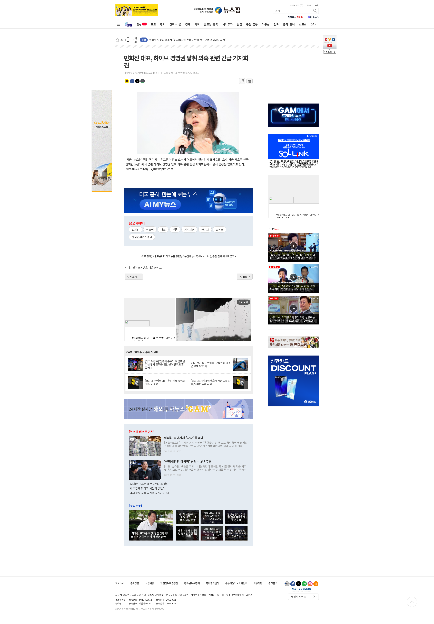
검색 (315, 10)
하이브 (205, 229)
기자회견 (189, 229)
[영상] (293, 247)
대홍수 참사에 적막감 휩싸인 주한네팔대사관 (187, 533)
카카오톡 (127, 81)
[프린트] (249, 81)
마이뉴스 (313, 17)
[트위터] (298, 583)
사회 (197, 24)
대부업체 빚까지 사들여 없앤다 (147, 488)
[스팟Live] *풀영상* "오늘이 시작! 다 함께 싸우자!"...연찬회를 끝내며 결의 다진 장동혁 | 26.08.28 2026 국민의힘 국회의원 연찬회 (293, 287)
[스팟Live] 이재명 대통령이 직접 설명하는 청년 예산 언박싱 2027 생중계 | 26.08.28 (292, 319)
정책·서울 (175, 24)
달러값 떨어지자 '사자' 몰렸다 (183, 438)
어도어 (150, 229)
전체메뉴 (118, 24)
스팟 (274, 229)
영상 (139, 24)
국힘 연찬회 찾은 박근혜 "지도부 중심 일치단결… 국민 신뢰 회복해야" (212, 533)
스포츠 (303, 24)
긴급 (174, 229)
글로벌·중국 (211, 24)
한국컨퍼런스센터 (142, 237)
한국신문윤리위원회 (301, 589)
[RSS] (315, 583)
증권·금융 (252, 24)
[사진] (145, 446)
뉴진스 (219, 229)
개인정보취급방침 (169, 583)
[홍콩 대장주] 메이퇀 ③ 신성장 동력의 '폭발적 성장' (165, 382)
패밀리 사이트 (298, 596)
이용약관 (257, 583)
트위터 (137, 81)
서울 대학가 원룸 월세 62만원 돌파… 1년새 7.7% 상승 (212, 517)
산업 (239, 24)
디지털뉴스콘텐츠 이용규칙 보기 (145, 267)
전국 (276, 24)
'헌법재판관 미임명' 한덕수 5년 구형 (188, 461)
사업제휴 (149, 583)
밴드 (142, 81)
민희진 (135, 229)
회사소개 (119, 583)
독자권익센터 (212, 583)
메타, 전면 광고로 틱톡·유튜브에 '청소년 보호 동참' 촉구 (211, 364)
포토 (153, 24)
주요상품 (134, 583)
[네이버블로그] (304, 583)
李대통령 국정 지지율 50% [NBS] (149, 493)
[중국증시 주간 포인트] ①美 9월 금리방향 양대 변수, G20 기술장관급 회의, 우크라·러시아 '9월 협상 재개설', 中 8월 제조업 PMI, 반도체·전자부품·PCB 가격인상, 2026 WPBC (227, 41)
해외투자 (227, 24)
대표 (163, 229)
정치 (162, 24)
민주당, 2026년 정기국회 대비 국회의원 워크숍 (236, 533)
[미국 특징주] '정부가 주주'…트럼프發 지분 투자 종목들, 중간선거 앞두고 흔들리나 (165, 364)
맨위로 (243, 276)
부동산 (266, 24)
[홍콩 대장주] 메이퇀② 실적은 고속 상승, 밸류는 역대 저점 (210, 382)
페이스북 (132, 81)
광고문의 (273, 583)
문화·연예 (289, 24)
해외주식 (296, 17)
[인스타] (310, 583)
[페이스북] (292, 583)
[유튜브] (287, 583)
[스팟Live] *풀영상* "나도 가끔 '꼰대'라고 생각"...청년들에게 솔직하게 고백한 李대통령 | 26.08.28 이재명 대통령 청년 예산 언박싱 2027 (293, 256)
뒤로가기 (134, 276)
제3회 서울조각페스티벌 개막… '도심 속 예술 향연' (188, 517)
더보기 (314, 39)
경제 (187, 24)
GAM (314, 24)
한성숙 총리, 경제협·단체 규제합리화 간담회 (236, 517)
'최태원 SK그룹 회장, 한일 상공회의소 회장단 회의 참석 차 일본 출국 (150, 535)
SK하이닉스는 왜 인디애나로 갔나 (149, 484)
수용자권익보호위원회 (236, 583)
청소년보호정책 (192, 583)
